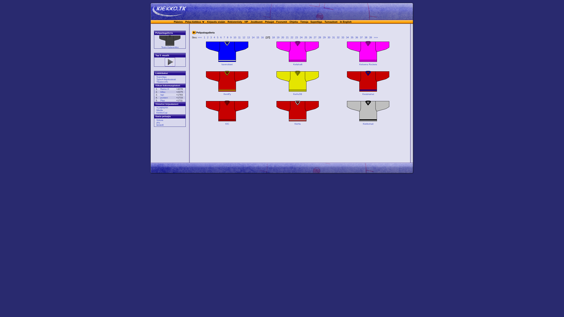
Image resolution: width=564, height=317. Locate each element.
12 (244, 37)
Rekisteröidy (235, 21)
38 (366, 37)
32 (338, 37)
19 (278, 37)
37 (361, 37)
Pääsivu (178, 21)
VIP (246, 21)
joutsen (164, 97)
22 (292, 37)
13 (248, 37)
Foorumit (281, 21)
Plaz (162, 100)
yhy (158, 122)
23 (296, 37)
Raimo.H (164, 89)
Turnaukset (331, 21)
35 (352, 37)
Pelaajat (269, 21)
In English (346, 21)
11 (239, 37)
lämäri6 (160, 125)
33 (342, 37)
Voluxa (159, 120)
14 (253, 37)
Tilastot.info (162, 82)
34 (347, 37)
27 (315, 37)
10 (235, 37)
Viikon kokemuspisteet (167, 85)
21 (287, 37)
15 (257, 37)
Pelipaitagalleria (164, 33)
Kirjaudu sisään (216, 21)
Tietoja (304, 21)
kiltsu (162, 92)
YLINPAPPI (162, 108)
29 (324, 37)
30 (329, 37)
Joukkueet (256, 21)
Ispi (162, 95)
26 (310, 37)
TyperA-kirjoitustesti (166, 79)
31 (333, 37)
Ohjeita (293, 21)
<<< (200, 37)
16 (262, 37)
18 (273, 37)
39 (370, 37)
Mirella (159, 110)
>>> (376, 37)
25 (305, 37)
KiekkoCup (161, 112)
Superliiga (316, 21)
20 (282, 37)
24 (301, 37)
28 (319, 37)
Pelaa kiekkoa (193, 21)
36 (356, 37)
